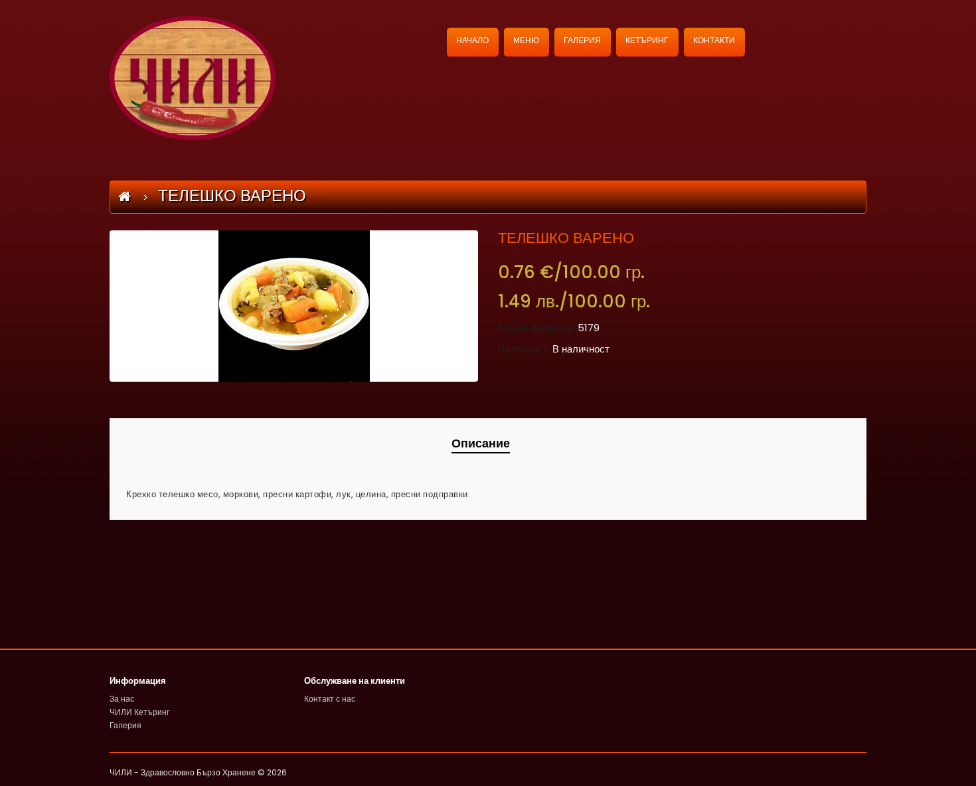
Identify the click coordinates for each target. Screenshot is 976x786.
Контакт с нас (329, 698)
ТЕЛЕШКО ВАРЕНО (232, 195)
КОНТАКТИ (714, 40)
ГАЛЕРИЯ (582, 40)
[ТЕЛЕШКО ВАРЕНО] (294, 306)
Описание (480, 443)
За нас (122, 698)
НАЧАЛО (472, 40)
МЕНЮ (526, 40)
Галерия (125, 725)
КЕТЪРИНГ (647, 40)
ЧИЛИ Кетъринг (139, 712)
